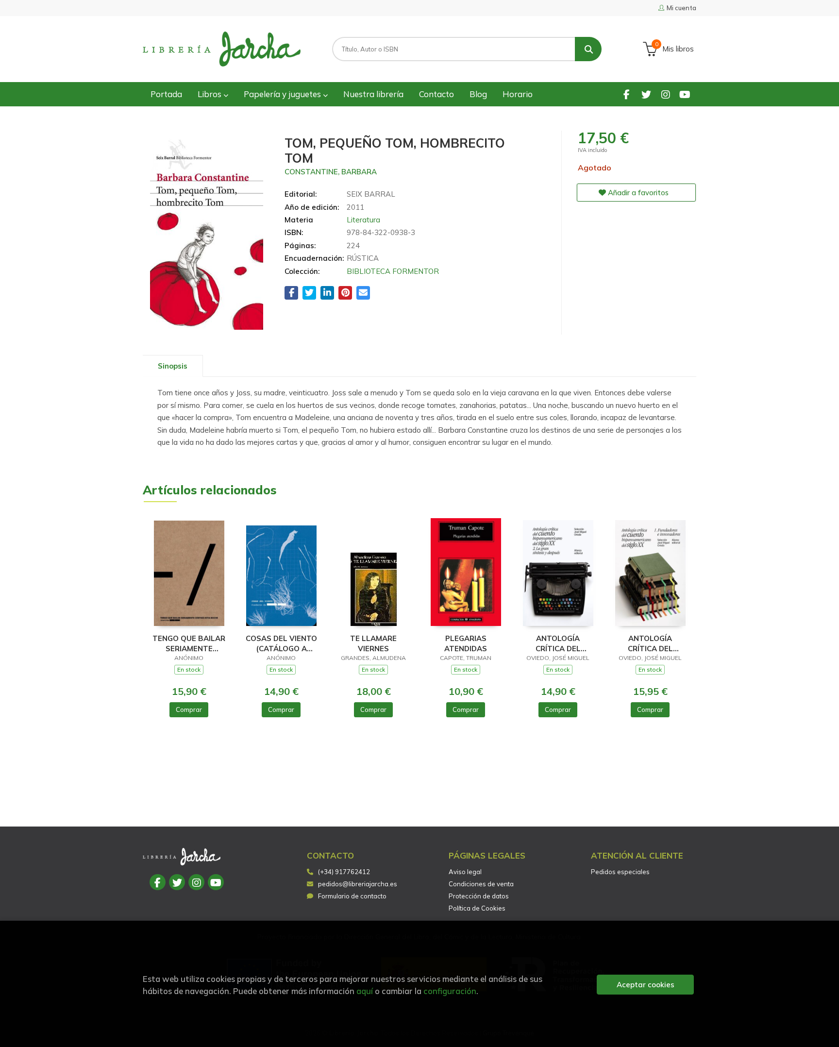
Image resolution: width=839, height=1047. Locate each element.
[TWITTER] (646, 94)
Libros (210, 94)
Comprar (189, 709)
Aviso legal (465, 872)
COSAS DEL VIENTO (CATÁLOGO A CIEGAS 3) (281, 643)
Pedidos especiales (620, 872)
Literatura (363, 219)
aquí (364, 991)
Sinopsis (172, 366)
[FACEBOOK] (627, 94)
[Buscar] (588, 49)
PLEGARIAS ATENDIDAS (465, 643)
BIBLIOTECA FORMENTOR (393, 271)
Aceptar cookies (645, 984)
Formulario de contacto (352, 896)
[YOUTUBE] (685, 94)
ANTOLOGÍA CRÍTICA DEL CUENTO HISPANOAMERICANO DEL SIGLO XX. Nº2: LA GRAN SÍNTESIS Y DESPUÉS (558, 643)
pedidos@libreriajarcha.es (357, 884)
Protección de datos (479, 896)
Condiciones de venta (481, 884)
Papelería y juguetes (283, 94)
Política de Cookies (477, 908)
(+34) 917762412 (344, 872)
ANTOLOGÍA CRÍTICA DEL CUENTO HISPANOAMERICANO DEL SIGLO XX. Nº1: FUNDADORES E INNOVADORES (650, 643)
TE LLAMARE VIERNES (373, 643)
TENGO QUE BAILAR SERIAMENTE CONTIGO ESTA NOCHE (188, 643)
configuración (449, 991)
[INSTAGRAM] (665, 94)
